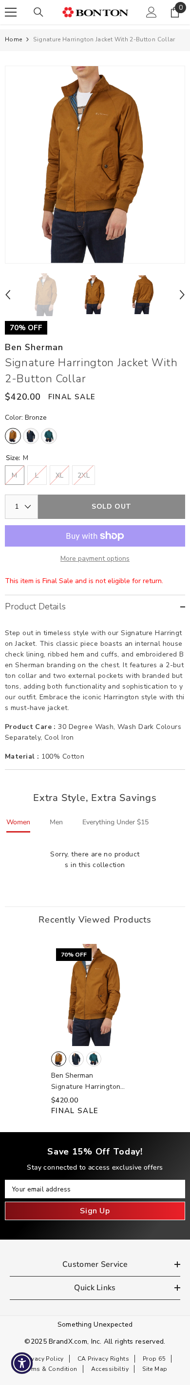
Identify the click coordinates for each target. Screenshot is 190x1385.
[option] (95, 164)
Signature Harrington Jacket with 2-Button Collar (86, 1087)
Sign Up (95, 1211)
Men (56, 822)
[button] (7, 294)
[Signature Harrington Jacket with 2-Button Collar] (95, 995)
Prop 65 (154, 1359)
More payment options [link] (95, 558)
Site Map (154, 1369)
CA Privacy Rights (103, 1359)
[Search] (38, 12)
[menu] (11, 12)
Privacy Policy (44, 1359)
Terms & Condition (50, 1369)
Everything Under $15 (115, 822)
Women (18, 822)
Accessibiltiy (110, 1369)
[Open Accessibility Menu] (22, 1363)
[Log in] (151, 12)
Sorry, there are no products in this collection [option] (94, 860)
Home (13, 39)
